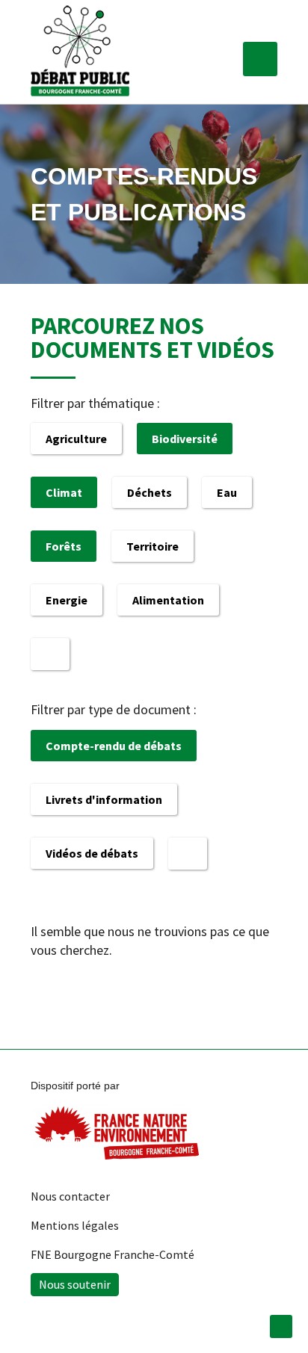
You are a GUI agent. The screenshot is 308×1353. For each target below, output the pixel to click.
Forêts (63, 546)
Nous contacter (70, 1196)
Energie (66, 599)
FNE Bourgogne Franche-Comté (112, 1254)
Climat (64, 492)
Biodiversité (185, 438)
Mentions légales (75, 1225)
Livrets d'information (104, 799)
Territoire (152, 546)
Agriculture (76, 438)
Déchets (149, 492)
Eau (227, 492)
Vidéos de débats (92, 853)
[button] (260, 59)
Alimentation (168, 599)
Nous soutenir (75, 1284)
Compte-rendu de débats (114, 745)
